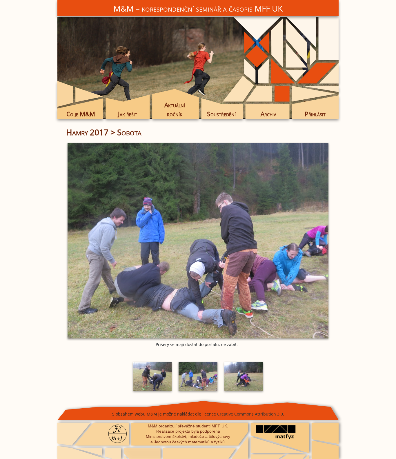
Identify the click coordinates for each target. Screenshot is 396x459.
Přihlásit (315, 114)
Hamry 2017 (87, 132)
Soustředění (221, 114)
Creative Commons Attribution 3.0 (250, 414)
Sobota (129, 132)
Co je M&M (80, 114)
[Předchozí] (109, 240)
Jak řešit (127, 114)
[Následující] (286, 240)
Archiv (268, 114)
